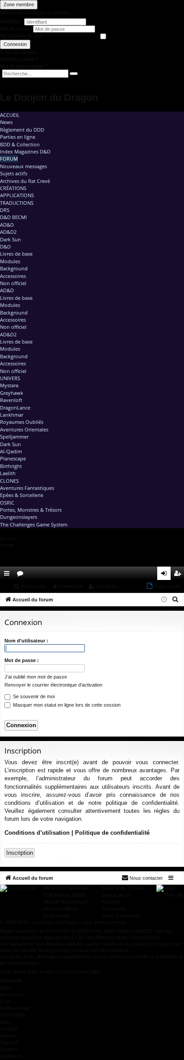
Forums (22, 575)
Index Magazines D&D (25, 151)
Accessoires (13, 276)
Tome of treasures (121, 915)
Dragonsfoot (56, 915)
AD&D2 (8, 231)
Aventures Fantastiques (27, 487)
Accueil (10, 115)
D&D (5, 246)
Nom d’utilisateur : (26, 640)
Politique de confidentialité (112, 832)
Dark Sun (10, 239)
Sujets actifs (13, 173)
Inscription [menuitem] (179, 575)
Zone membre (19, 4)
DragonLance (15, 407)
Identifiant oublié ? (19, 59)
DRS (4, 210)
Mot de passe (15, 28)
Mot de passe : (21, 660)
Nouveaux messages (23, 166)
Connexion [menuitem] (166, 575)
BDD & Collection (20, 144)
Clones (9, 480)
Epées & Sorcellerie (21, 495)
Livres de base (16, 253)
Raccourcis (8, 575)
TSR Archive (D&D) (64, 895)
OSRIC (7, 502)
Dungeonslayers (18, 516)
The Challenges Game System (33, 524)
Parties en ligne (17, 136)
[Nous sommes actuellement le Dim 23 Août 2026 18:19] (164, 600)
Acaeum (110, 901)
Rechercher (33, 586)
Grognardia (113, 908)
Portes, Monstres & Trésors (31, 509)
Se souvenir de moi (21, 35)
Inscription (107, 586)
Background (14, 268)
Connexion (15, 44)
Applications (17, 195)
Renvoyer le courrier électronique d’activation (53, 684)
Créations (13, 188)
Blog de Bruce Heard (65, 901)
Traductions (16, 202)
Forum (9, 158)
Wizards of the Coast (66, 887)
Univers (10, 378)
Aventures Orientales (24, 429)
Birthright (11, 466)
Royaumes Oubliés (21, 421)
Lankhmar (11, 414)
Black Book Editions (122, 887)
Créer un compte (18, 52)
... (6, 586)
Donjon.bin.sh (116, 895)
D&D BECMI (13, 217)
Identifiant (10, 21)
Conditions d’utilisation (37, 832)
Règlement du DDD (22, 129)
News (6, 122)
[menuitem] (151, 573)
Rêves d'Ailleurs (60, 908)
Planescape (13, 458)
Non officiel (13, 283)
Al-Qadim (11, 451)
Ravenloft (11, 400)
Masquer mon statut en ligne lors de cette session (66, 705)
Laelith (8, 473)
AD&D (7, 224)
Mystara (9, 385)
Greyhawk (11, 392)
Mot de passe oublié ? (23, 66)
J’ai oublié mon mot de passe (35, 676)
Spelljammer (14, 436)
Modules (10, 261)
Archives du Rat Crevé (25, 181)
